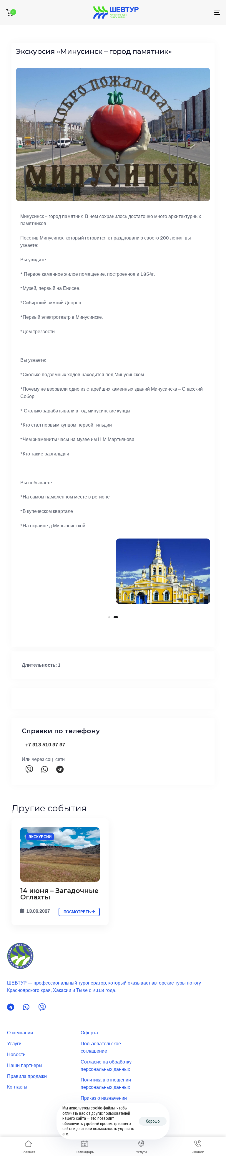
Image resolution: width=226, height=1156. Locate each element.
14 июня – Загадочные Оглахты (59, 894)
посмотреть (78, 912)
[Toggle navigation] (184, 12)
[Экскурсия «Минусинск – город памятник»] (60, 854)
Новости (16, 1054)
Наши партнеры (24, 1065)
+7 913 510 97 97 (45, 744)
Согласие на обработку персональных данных (106, 1065)
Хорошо (153, 1121)
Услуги (14, 1043)
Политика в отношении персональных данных (106, 1083)
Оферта (89, 1033)
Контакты (17, 1087)
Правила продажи (27, 1076)
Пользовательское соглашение (101, 1047)
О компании (20, 1033)
